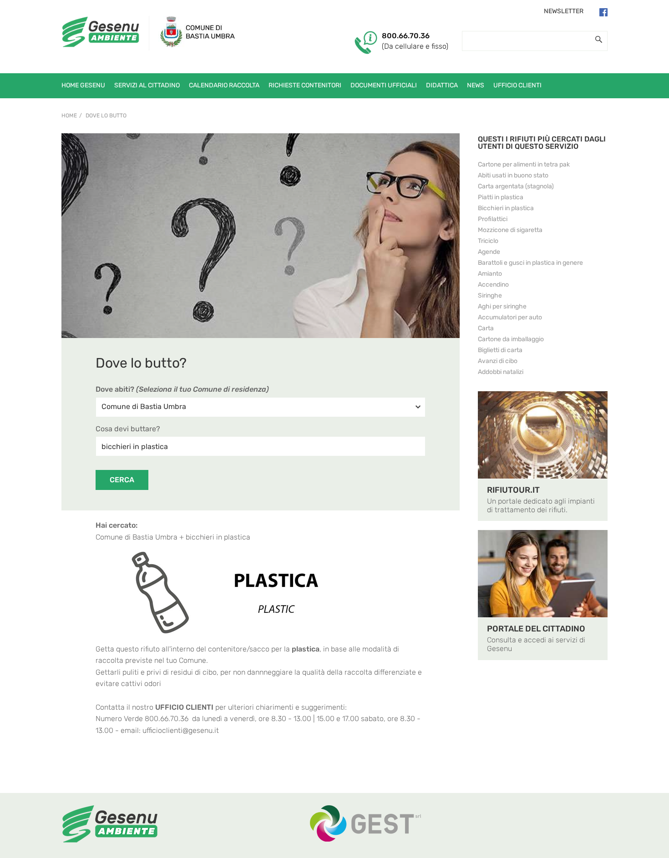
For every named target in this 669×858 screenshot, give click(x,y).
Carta (486, 328)
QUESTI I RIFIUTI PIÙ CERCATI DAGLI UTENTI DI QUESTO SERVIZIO (542, 143)
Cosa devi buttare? (128, 428)
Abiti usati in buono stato (513, 175)
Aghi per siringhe (502, 306)
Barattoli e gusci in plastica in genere (530, 263)
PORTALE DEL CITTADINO (536, 629)
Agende (489, 252)
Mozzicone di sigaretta (510, 230)
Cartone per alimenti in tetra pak (524, 164)
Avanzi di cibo (497, 361)
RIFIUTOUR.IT (513, 490)
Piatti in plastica (500, 197)
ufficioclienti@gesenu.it (180, 730)
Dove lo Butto (106, 115)
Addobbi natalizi (500, 372)
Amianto (490, 274)
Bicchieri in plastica (506, 208)
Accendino (493, 284)
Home (69, 115)
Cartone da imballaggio (511, 339)
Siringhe (490, 295)
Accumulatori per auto (510, 317)
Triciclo (488, 241)
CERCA (122, 479)
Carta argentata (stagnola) (516, 186)
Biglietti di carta (500, 350)
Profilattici (492, 219)
